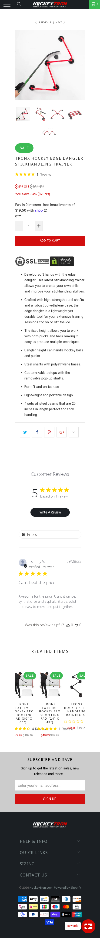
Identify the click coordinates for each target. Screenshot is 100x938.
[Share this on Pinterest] (49, 432)
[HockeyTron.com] (50, 4)
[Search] (18, 4)
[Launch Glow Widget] (88, 926)
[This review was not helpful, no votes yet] (76, 625)
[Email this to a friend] (74, 432)
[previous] (19, 705)
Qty (18, 216)
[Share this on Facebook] (37, 432)
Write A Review (50, 512)
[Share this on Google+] (62, 432)
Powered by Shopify (67, 887)
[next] (80, 705)
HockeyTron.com (41, 887)
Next (59, 22)
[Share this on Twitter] (25, 432)
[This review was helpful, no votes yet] (68, 625)
